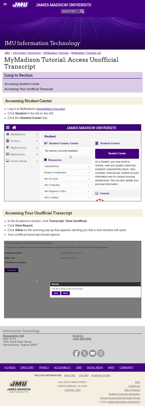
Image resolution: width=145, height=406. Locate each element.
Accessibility (62, 367)
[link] (76, 356)
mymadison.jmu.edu (50, 108)
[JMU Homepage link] (18, 392)
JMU (7, 53)
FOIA (137, 382)
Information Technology (27, 53)
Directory (27, 367)
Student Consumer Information (124, 394)
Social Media (95, 367)
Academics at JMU (100, 375)
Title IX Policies (132, 390)
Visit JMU (84, 375)
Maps (111, 367)
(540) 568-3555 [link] (82, 338)
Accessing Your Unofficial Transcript (29, 89)
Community (126, 367)
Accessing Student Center (22, 84)
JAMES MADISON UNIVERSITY (123, 402)
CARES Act (134, 386)
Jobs (79, 367)
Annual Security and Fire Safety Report (120, 398)
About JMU (70, 375)
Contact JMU (73, 390)
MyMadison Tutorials (56, 53)
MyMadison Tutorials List (86, 53)
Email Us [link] (78, 335)
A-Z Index (9, 367)
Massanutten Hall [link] (13, 335)
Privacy (44, 367)
